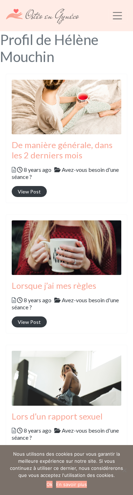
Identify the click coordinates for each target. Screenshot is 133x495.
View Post (29, 192)
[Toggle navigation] (117, 15)
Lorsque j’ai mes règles (54, 285)
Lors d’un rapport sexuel (57, 416)
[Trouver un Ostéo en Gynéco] (42, 14)
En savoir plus (71, 484)
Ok (49, 484)
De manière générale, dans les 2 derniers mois (62, 150)
